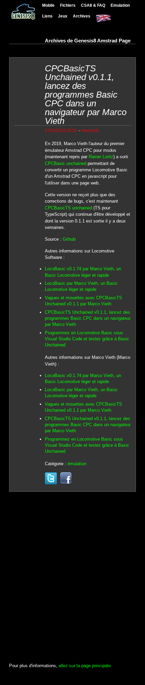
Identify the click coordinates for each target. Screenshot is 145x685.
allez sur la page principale (85, 665)
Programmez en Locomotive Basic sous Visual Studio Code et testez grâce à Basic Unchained (87, 338)
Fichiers (68, 5)
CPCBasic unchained (65, 163)
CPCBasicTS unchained (68, 207)
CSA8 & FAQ (93, 5)
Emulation (120, 5)
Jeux (62, 16)
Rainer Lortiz (101, 156)
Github (69, 239)
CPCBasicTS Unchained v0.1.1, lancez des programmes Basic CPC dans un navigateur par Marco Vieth (87, 318)
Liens (47, 16)
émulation (76, 463)
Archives (81, 16)
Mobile (48, 5)
